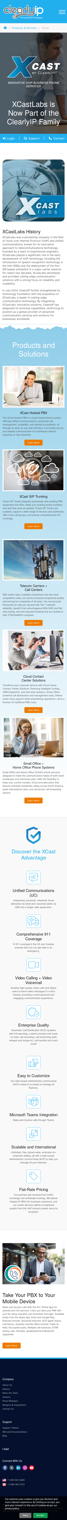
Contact (59, 138)
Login (11, 138)
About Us (7, 1385)
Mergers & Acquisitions (14, 1405)
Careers (6, 1397)
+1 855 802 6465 (16, 1480)
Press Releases (10, 1401)
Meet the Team (10, 1393)
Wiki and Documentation (14, 1432)
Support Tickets (10, 1427)
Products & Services (24, 28)
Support (34, 138)
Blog (4, 1435)
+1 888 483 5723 (16, 1484)
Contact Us (8, 1408)
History (6, 1389)
